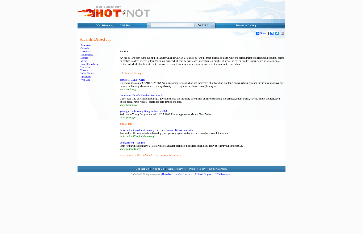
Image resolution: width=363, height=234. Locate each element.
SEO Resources (223, 174)
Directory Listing (246, 25)
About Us (158, 168)
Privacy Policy (197, 168)
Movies (84, 57)
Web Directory (104, 25)
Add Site (125, 25)
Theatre (84, 70)
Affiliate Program (203, 174)
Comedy (84, 48)
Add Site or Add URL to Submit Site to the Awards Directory (150, 155)
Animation (85, 45)
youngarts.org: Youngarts (132, 142)
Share (263, 33)
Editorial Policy (218, 168)
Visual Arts (86, 76)
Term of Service (176, 168)
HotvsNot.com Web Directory (177, 174)
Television (85, 67)
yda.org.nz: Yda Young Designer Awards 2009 (143, 111)
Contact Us (142, 168)
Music (83, 60)
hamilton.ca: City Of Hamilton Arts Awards (141, 95)
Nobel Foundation (89, 64)
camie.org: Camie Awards (132, 79)
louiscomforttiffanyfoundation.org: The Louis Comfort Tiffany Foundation (157, 130)
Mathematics (86, 54)
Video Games (87, 73)
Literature (85, 51)
